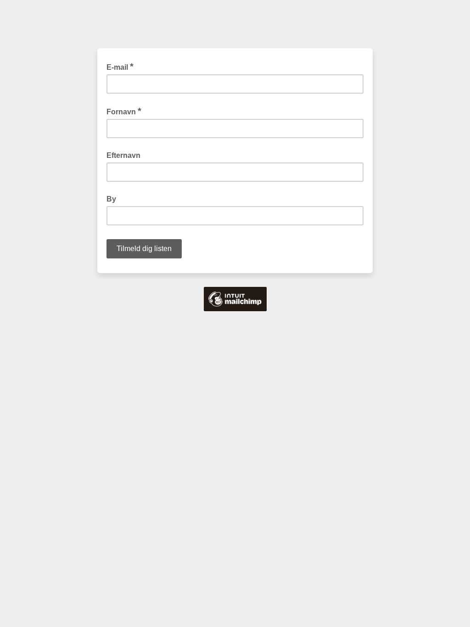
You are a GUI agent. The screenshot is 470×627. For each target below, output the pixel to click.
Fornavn (123, 111)
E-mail (120, 67)
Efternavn (123, 155)
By (111, 199)
